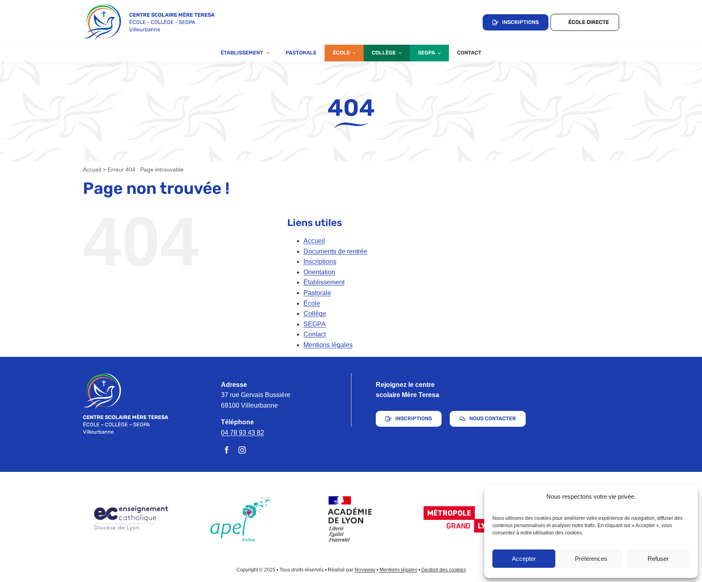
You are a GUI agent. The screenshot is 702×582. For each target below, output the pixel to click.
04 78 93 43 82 (242, 432)
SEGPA (314, 324)
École (311, 303)
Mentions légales (328, 344)
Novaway (365, 570)
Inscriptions (319, 261)
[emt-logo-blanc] (102, 376)
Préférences (591, 558)
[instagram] (242, 450)
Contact (314, 334)
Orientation (319, 272)
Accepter (524, 558)
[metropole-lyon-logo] (461, 506)
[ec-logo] (130, 507)
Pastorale (317, 292)
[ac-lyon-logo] (351, 491)
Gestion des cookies (443, 570)
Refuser (658, 558)
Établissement (323, 282)
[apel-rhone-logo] (240, 499)
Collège (314, 313)
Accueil (92, 169)
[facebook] (226, 450)
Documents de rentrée (335, 251)
